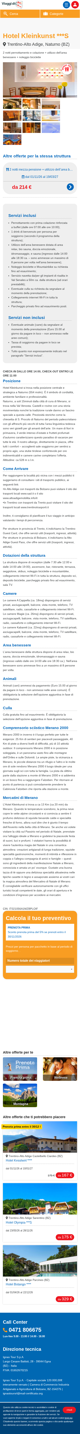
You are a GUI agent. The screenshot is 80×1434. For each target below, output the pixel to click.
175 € (65, 1237)
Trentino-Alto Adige (35, 1156)
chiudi (69, 1410)
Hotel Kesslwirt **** (19, 1160)
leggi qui (68, 1418)
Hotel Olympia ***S (19, 1222)
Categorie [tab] (56, 13)
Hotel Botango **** (18, 1284)
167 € (65, 1175)
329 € (65, 1299)
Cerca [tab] (14, 13)
